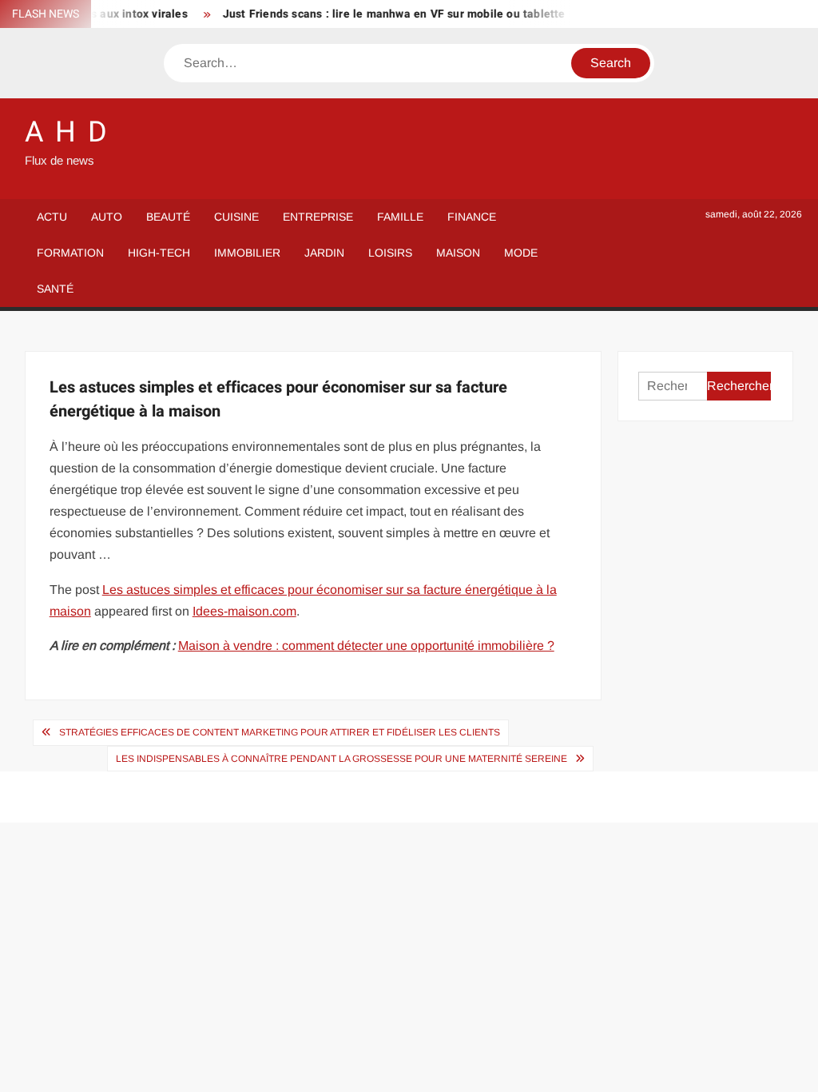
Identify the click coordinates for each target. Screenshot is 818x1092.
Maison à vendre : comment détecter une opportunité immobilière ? (366, 645)
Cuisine (236, 216)
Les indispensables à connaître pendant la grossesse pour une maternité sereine (341, 758)
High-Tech (159, 252)
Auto (106, 216)
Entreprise (318, 216)
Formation (70, 252)
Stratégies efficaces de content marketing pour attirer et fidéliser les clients (279, 732)
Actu (52, 216)
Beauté (168, 216)
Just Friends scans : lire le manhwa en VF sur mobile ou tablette (385, 14)
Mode (521, 252)
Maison (458, 252)
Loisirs (390, 252)
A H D (67, 132)
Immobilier (247, 252)
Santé (55, 288)
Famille (400, 216)
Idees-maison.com (244, 611)
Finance (471, 216)
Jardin (324, 252)
